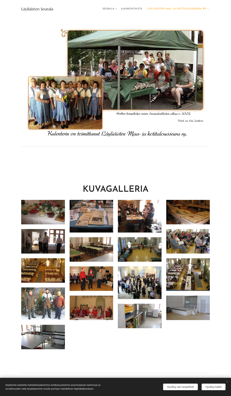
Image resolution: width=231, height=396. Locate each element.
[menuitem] (110, 9)
